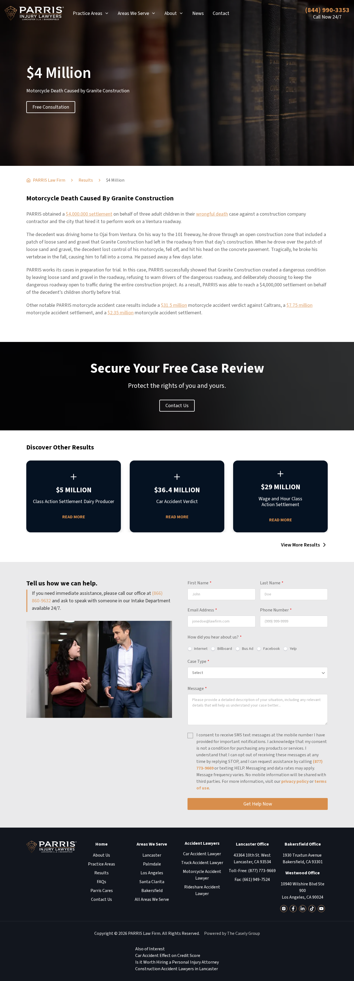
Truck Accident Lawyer (202, 863)
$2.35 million (121, 312)
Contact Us (177, 405)
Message (197, 689)
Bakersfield (152, 891)
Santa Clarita (151, 882)
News (198, 13)
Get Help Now (257, 804)
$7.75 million (300, 305)
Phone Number (276, 610)
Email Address (202, 610)
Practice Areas (87, 13)
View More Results (300, 544)
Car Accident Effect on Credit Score (167, 956)
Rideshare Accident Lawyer (202, 890)
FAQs (101, 882)
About (171, 13)
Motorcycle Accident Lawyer (202, 874)
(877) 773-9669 (262, 871)
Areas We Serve (133, 13)
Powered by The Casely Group (232, 933)
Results (101, 873)
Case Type (198, 661)
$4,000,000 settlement (89, 214)
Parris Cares (101, 891)
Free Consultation (50, 107)
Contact (221, 13)
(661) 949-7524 (256, 880)
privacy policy (295, 781)
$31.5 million (174, 305)
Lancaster (151, 855)
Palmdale (152, 864)
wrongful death (212, 214)
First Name (200, 583)
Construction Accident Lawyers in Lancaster (176, 969)
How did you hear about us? (215, 637)
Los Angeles (151, 873)
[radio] (197, 649)
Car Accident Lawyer (202, 854)
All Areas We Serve (152, 899)
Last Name (271, 583)
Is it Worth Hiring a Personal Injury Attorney (177, 962)
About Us (101, 855)
